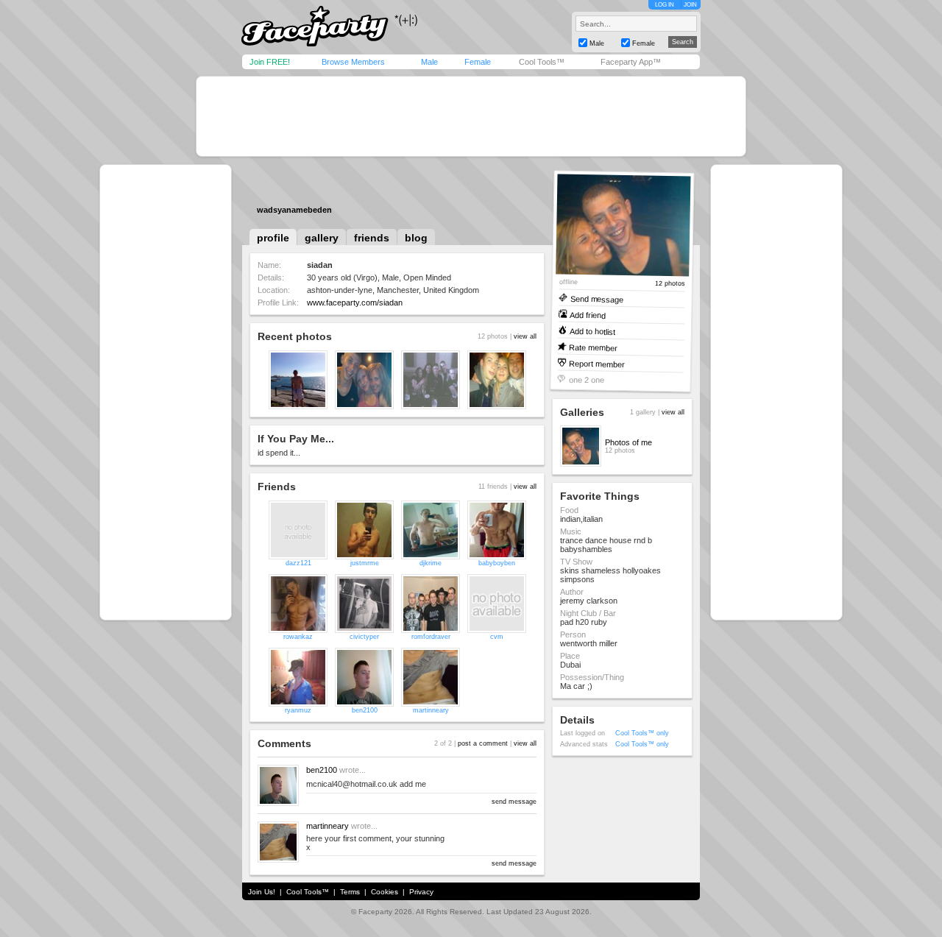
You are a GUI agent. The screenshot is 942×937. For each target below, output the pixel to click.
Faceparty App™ (631, 61)
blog (416, 238)
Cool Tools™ (541, 61)
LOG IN (664, 4)
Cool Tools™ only (642, 733)
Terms (350, 892)
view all (525, 336)
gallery (322, 238)
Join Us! (261, 892)
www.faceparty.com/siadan (355, 302)
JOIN (690, 4)
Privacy (421, 892)
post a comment (483, 743)
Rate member (593, 347)
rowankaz (298, 636)
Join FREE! (269, 61)
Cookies (384, 892)
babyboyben (496, 563)
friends (371, 238)
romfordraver (430, 636)
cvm (496, 636)
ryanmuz (298, 710)
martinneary (431, 710)
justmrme (364, 563)
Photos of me (628, 442)
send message (514, 801)
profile (273, 238)
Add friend (588, 314)
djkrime (430, 563)
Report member (597, 363)
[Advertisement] (471, 116)
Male (429, 61)
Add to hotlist (592, 331)
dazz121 (298, 563)
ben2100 (365, 710)
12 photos (670, 284)
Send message (596, 298)
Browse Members (353, 61)
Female (477, 61)
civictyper (364, 636)
